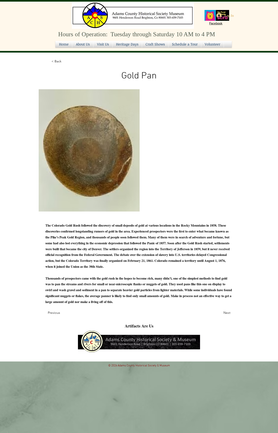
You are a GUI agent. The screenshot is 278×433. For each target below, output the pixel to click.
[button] (155, 44)
